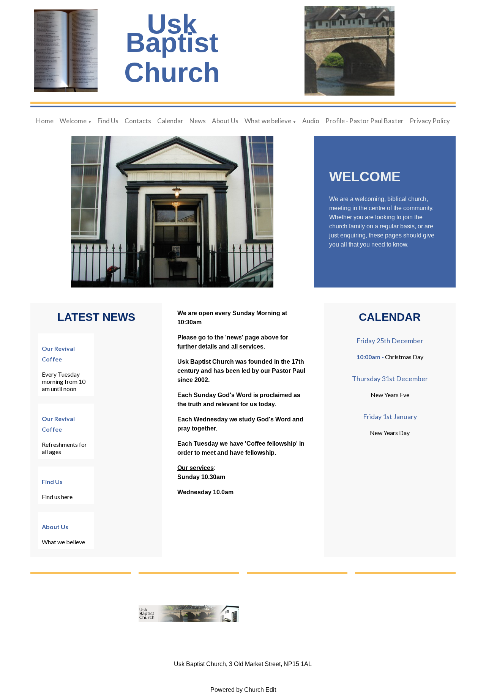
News (197, 121)
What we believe (268, 121)
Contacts (138, 121)
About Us (225, 121)
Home (45, 121)
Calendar (170, 121)
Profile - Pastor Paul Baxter (364, 121)
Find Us (108, 121)
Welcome (73, 121)
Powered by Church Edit (243, 690)
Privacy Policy (430, 121)
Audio (310, 121)
